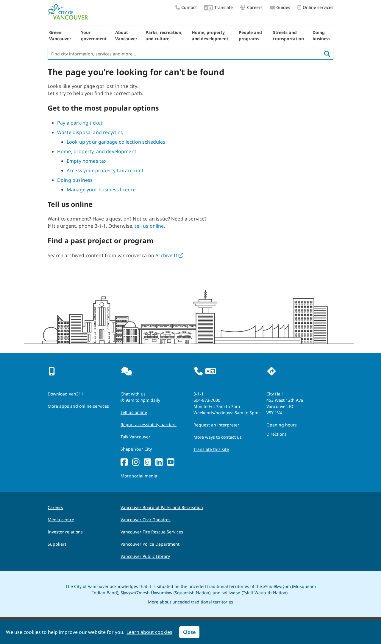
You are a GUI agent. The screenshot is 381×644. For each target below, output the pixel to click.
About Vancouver (126, 35)
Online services (318, 7)
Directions (276, 434)
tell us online (149, 226)
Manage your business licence (101, 189)
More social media (139, 476)
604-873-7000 (206, 400)
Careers (255, 7)
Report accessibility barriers (149, 424)
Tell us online (134, 412)
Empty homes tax (86, 161)
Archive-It (169, 255)
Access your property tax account (105, 170)
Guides (283, 7)
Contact (189, 7)
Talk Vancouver (135, 437)
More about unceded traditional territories (190, 602)
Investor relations (65, 532)
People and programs (250, 35)
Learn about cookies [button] (149, 632)
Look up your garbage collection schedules (116, 142)
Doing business (321, 35)
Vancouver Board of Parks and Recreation (162, 507)
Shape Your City (136, 449)
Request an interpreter (216, 425)
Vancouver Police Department (150, 544)
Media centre (61, 519)
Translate (223, 7)
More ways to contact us (217, 437)
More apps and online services (78, 406)
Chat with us (133, 394)
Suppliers (57, 544)
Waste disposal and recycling (90, 132)
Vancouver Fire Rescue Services (152, 532)
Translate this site (211, 449)
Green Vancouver (60, 35)
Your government (94, 35)
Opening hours (281, 425)
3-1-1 (198, 394)
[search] (327, 54)
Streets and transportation (288, 35)
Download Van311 (65, 394)
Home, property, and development (210, 35)
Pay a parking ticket (79, 123)
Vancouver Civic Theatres (146, 519)
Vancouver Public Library (145, 556)
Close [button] (189, 632)
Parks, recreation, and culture (164, 35)
